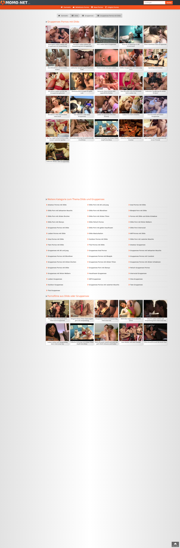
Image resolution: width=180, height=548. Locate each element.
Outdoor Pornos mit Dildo (98, 239)
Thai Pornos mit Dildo (97, 245)
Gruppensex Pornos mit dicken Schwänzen (145, 262)
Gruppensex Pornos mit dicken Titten (102, 262)
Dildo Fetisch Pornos (96, 222)
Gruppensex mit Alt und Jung (58, 250)
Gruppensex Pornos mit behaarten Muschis (145, 250)
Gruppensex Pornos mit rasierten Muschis (104, 285)
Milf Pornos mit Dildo (137, 233)
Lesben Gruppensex (55, 279)
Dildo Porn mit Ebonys (56, 222)
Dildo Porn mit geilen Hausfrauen (101, 228)
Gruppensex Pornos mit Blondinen (60, 256)
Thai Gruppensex (54, 290)
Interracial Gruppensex (138, 273)
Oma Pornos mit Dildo (56, 239)
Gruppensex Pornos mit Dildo (58, 228)
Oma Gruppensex (136, 279)
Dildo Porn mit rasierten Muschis (142, 239)
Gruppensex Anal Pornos (98, 250)
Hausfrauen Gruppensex (97, 273)
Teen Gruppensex (136, 285)
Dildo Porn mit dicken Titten (99, 216)
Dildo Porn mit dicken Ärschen (59, 216)
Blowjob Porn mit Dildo (138, 210)
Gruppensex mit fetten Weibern (59, 273)
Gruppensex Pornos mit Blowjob (100, 256)
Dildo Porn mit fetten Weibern (141, 222)
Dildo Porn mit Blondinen (98, 210)
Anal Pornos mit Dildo (138, 205)
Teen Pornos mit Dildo (56, 245)
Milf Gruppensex (95, 279)
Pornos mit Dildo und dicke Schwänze (143, 216)
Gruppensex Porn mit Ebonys (99, 268)
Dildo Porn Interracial (138, 228)
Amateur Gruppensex (137, 245)
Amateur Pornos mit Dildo (57, 205)
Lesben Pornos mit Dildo (57, 233)
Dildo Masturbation (96, 233)
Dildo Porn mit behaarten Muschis (60, 210)
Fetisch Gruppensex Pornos (140, 268)
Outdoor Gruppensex (55, 285)
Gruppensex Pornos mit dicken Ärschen (62, 262)
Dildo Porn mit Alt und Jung (99, 205)
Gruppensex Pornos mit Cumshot (142, 256)
